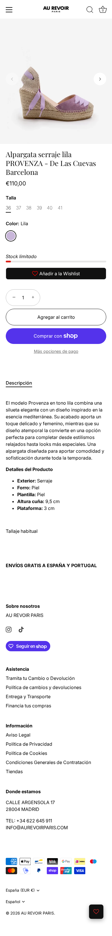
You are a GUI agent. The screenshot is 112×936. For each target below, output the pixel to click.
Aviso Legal (18, 735)
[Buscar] (90, 10)
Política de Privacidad (29, 744)
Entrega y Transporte (28, 696)
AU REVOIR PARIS (24, 615)
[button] (12, 79)
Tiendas (14, 771)
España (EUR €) (20, 890)
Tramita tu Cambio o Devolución (40, 678)
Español (13, 901)
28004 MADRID (22, 809)
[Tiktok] (21, 629)
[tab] (22, 382)
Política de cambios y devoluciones (43, 687)
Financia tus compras (28, 706)
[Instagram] (8, 629)
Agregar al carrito (56, 317)
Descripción (19, 383)
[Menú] (9, 9)
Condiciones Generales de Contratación (48, 762)
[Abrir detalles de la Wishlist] (96, 912)
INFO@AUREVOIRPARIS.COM (37, 827)
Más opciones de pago (56, 351)
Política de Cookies (26, 753)
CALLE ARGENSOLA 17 (30, 802)
